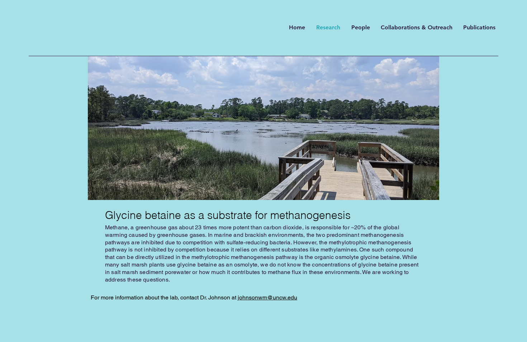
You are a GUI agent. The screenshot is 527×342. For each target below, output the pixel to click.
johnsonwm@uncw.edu (267, 297)
